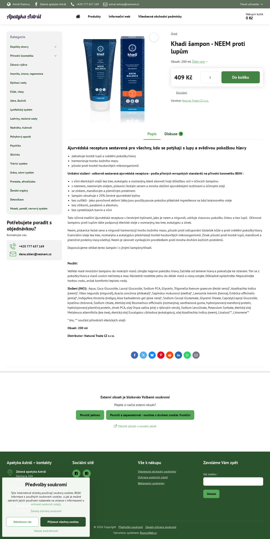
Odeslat (211, 494)
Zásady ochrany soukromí (160, 527)
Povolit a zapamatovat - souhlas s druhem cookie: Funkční (150, 415)
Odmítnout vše (22, 522)
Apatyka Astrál (24, 16)
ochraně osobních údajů (46, 504)
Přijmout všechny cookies (63, 522)
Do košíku (240, 77)
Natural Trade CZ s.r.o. (195, 100)
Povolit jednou (90, 415)
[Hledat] (228, 16)
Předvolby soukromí (131, 527)
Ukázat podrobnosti (46, 531)
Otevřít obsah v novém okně (136, 426)
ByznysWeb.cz (148, 533)
